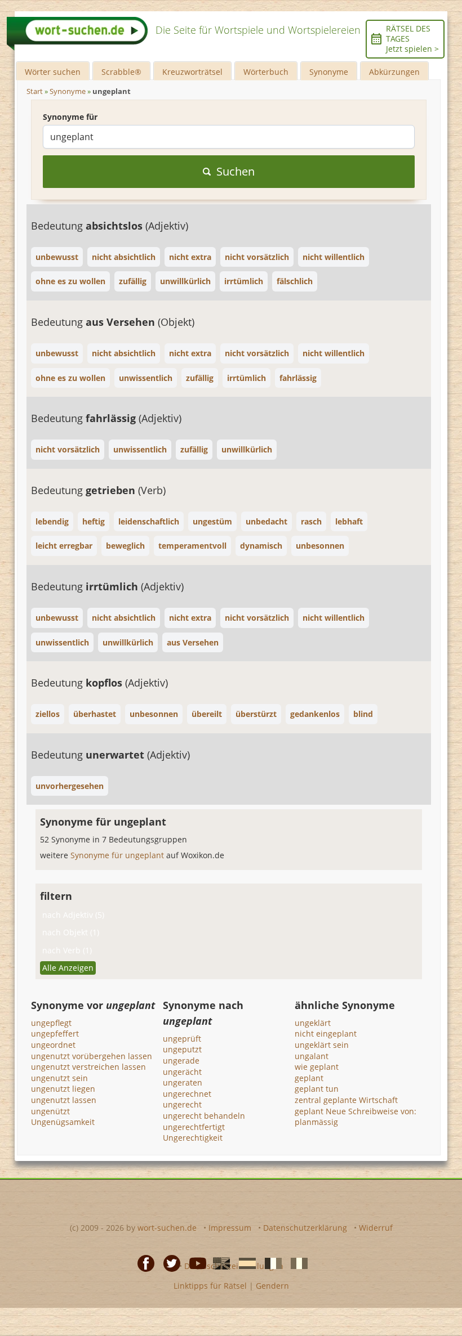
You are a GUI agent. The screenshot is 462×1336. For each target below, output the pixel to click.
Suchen (235, 171)
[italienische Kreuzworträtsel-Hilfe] (296, 1263)
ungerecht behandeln (204, 1115)
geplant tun (317, 1088)
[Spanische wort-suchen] (244, 1263)
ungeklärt (313, 1022)
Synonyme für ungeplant (118, 855)
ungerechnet (187, 1093)
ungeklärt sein (322, 1044)
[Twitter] (168, 1263)
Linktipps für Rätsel (210, 1285)
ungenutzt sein (59, 1078)
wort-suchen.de (167, 1227)
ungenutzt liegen (63, 1088)
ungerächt (182, 1071)
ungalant (311, 1056)
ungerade (181, 1060)
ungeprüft (182, 1038)
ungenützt (50, 1111)
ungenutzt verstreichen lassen (88, 1066)
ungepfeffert (55, 1033)
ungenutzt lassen (63, 1100)
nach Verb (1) (67, 950)
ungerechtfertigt (194, 1127)
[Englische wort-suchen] (218, 1263)
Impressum (229, 1227)
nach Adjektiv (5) (73, 914)
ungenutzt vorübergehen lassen (91, 1056)
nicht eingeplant (326, 1033)
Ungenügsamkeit (63, 1122)
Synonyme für (70, 116)
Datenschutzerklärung (305, 1227)
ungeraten (182, 1082)
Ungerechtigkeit (193, 1137)
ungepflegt (51, 1022)
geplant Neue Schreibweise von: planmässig (355, 1117)
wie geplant (317, 1066)
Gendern (272, 1285)
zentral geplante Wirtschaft (346, 1100)
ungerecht (182, 1104)
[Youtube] (194, 1263)
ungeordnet (53, 1044)
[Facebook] (142, 1263)
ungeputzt (182, 1049)
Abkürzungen (394, 71)
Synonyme (328, 71)
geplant (309, 1078)
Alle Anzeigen (68, 967)
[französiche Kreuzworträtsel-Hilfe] (270, 1263)
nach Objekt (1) (70, 932)
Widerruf (376, 1227)
